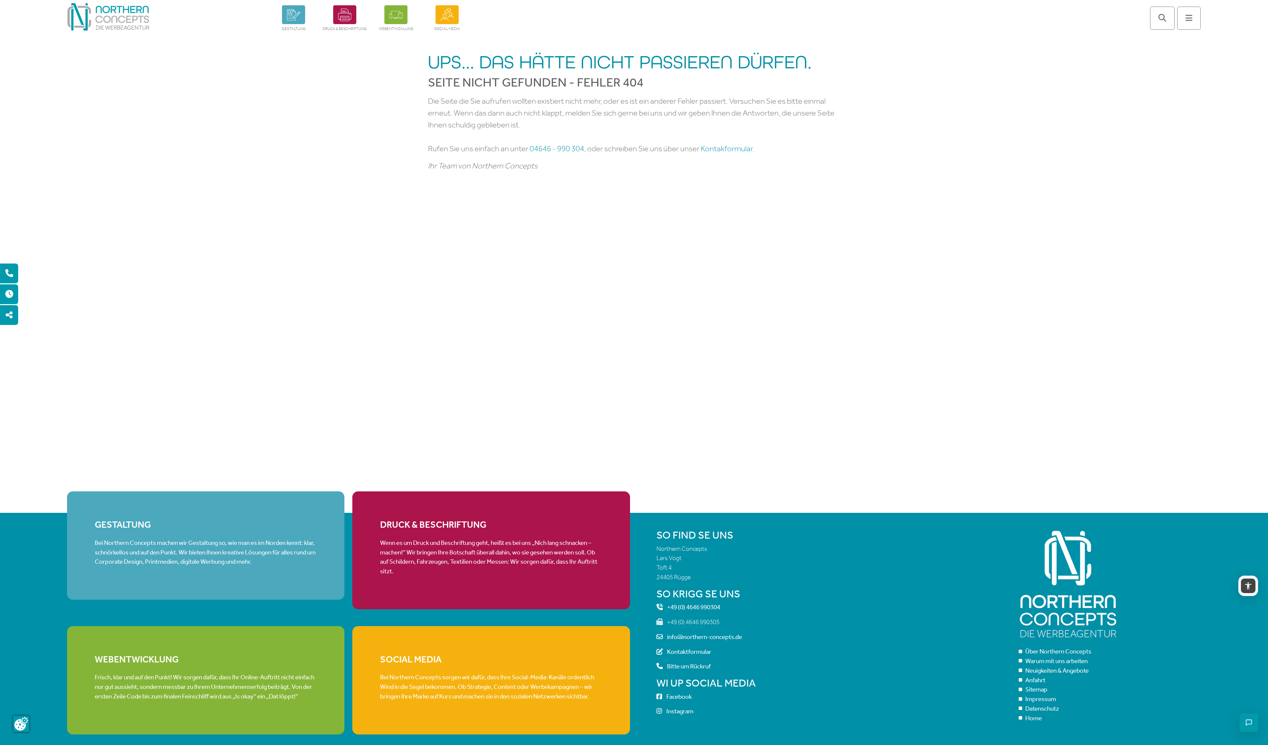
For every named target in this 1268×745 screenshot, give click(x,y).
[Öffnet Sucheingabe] (1162, 18)
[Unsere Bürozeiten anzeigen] (9, 294)
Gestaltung (294, 28)
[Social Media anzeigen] (9, 315)
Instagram (679, 711)
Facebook (679, 696)
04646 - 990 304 (557, 148)
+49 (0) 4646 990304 (693, 607)
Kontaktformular (689, 652)
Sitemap (1036, 689)
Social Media (447, 28)
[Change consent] (21, 724)
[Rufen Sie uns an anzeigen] (9, 273)
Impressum (1040, 699)
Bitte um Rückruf (689, 666)
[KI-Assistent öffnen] (1249, 722)
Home (1033, 718)
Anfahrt (1035, 680)
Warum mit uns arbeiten (1056, 661)
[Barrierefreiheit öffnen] (1248, 586)
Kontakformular (726, 148)
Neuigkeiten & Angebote (1057, 670)
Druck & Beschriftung (345, 28)
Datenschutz (1042, 708)
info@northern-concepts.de (704, 637)
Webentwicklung (396, 28)
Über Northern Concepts (1058, 651)
